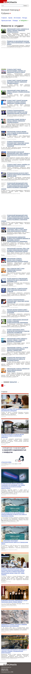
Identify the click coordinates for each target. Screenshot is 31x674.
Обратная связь (4, 669)
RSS (12, 671)
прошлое (13, 382)
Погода (24, 18)
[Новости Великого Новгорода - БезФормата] (8, 2)
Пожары (15, 20)
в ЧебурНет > (23, 20)
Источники (17, 18)
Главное (4, 18)
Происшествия (6, 20)
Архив (10, 18)
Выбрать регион (4, 670)
